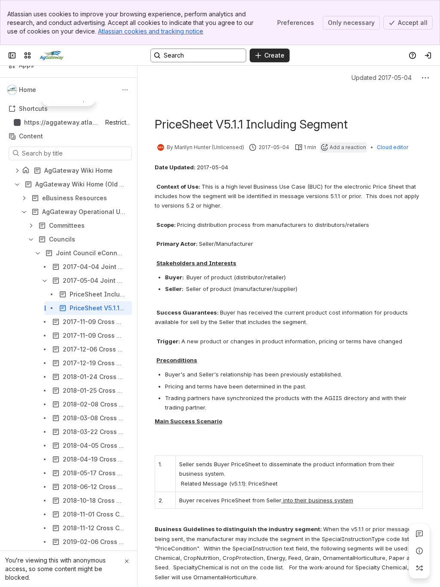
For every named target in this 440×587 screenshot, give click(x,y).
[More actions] (125, 90)
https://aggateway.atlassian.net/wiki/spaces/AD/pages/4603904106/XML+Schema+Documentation (61, 123)
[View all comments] (419, 534)
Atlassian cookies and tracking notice (150, 31)
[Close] (127, 561)
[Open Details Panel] (419, 551)
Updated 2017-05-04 (381, 77)
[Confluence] (51, 55)
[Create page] (419, 568)
